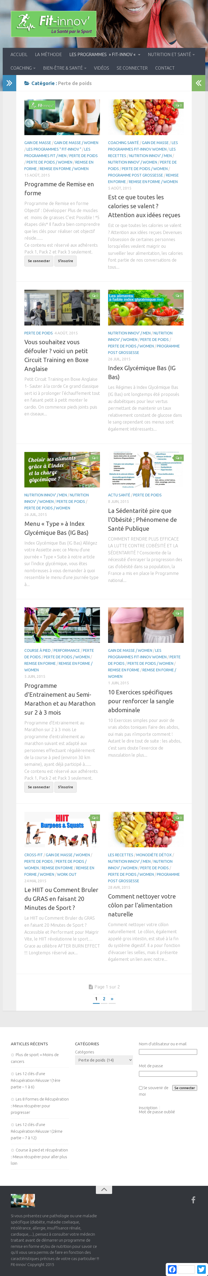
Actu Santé (119, 495)
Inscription (148, 1108)
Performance (67, 650)
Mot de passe (151, 1065)
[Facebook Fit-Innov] (193, 1200)
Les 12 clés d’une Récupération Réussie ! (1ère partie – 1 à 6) (35, 1080)
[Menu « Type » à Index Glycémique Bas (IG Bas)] (62, 470)
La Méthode (48, 54)
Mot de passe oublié (157, 1112)
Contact (165, 68)
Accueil (19, 54)
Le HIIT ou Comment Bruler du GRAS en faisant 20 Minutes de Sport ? (61, 898)
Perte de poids (83, 156)
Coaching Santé (123, 143)
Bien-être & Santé (63, 68)
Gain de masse (37, 143)
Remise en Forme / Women (64, 169)
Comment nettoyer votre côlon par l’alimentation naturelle (142, 905)
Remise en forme (40, 663)
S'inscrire (65, 261)
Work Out (67, 874)
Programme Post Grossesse (135, 175)
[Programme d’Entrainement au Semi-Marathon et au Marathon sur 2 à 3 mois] (62, 625)
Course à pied (37, 650)
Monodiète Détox (154, 855)
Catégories (84, 1052)
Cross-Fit (33, 855)
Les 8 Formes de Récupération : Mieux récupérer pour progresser (40, 1106)
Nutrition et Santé (169, 54)
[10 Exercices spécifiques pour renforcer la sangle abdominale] (146, 625)
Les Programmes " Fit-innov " (54, 149)
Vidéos (101, 68)
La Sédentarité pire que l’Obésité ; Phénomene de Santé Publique (142, 519)
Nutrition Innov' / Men (150, 156)
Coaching (21, 68)
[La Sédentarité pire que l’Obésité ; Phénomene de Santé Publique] (146, 470)
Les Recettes (120, 855)
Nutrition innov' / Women (132, 162)
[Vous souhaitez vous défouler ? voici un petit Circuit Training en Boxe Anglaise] (62, 307)
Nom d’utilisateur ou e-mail (163, 1043)
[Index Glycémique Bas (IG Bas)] (146, 307)
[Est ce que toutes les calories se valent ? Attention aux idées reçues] (146, 117)
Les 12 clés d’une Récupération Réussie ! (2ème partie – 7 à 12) (37, 1131)
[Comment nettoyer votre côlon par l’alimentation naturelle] (146, 830)
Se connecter (132, 68)
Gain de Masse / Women (76, 143)
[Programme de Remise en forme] (62, 117)
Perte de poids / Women (49, 162)
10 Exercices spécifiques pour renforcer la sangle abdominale (141, 701)
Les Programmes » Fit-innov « (102, 54)
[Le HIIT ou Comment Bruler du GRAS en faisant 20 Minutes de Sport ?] (62, 830)
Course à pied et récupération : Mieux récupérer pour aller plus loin (39, 1157)
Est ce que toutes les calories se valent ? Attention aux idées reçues (144, 206)
